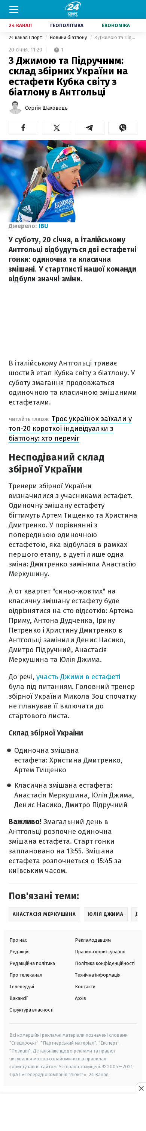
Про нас (18, 940)
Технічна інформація (98, 975)
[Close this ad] (141, 1088)
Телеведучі (21, 986)
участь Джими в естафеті (78, 676)
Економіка (116, 25)
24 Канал (20, 25)
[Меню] (13, 9)
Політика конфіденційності (105, 963)
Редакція (19, 951)
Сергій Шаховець (46, 108)
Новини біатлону (68, 37)
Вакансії (18, 998)
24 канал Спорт (26, 37)
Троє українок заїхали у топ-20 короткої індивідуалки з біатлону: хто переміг (70, 428)
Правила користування (100, 951)
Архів (80, 998)
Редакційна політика (32, 963)
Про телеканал (25, 975)
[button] (23, 127)
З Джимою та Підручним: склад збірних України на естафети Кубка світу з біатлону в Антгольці (115, 37)
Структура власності (31, 1010)
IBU (43, 226)
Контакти (85, 986)
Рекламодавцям (93, 940)
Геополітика (66, 25)
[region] (73, 1112)
